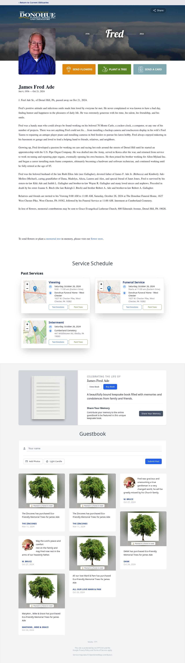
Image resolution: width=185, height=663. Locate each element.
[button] (35, 289)
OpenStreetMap (95, 655)
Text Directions (58, 307)
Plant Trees (78, 307)
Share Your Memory (151, 413)
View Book (94, 386)
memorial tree (53, 238)
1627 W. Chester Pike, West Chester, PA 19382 (67, 300)
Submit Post (153, 461)
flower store (97, 238)
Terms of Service (100, 650)
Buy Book (110, 386)
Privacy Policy (84, 650)
